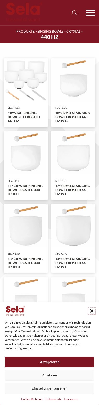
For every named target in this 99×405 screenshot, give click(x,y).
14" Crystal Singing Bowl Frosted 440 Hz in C (72, 263)
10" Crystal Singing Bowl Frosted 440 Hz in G (72, 117)
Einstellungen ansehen (49, 388)
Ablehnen (49, 375)
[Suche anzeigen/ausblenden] (74, 12)
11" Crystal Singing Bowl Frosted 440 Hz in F (25, 190)
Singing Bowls (50, 31)
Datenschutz (53, 399)
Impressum (71, 399)
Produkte (25, 31)
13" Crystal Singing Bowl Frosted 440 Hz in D (25, 263)
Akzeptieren (49, 362)
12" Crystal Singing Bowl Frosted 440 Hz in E (72, 190)
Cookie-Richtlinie (32, 399)
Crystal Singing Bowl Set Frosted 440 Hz (24, 117)
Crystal (73, 31)
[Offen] (90, 13)
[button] (91, 310)
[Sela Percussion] (23, 20)
